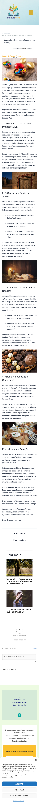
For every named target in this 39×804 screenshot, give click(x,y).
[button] (36, 760)
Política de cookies (18, 801)
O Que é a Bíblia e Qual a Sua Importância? (18, 610)
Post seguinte (19, 540)
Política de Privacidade (19, 702)
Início (19, 697)
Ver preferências (19, 796)
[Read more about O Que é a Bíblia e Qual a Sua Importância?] (19, 598)
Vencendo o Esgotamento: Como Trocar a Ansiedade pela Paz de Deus (19, 581)
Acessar (33, 649)
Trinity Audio (24, 48)
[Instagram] (19, 715)
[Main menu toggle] (31, 12)
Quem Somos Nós (19, 705)
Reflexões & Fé (19, 700)
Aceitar (19, 784)
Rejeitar (19, 790)
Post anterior (19, 533)
